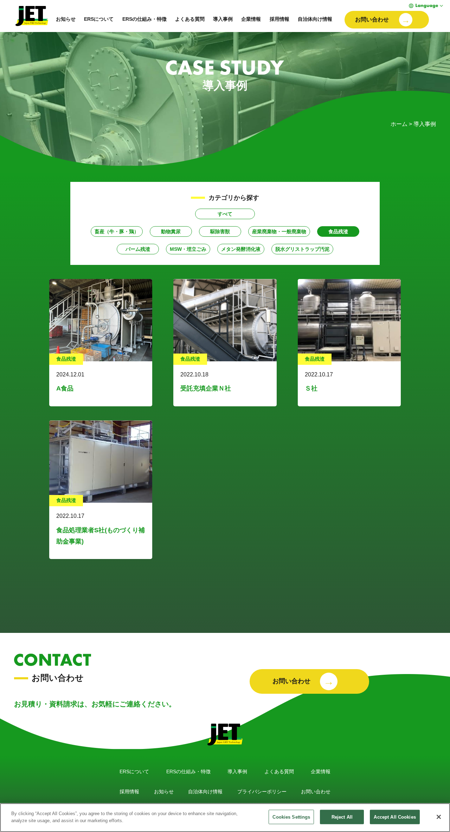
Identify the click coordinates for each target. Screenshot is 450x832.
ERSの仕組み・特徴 (144, 19)
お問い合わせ (315, 791)
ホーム (399, 124)
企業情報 (251, 19)
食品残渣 (338, 231)
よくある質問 (190, 19)
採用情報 (279, 19)
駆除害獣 (220, 231)
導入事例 (223, 19)
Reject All (342, 817)
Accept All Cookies (395, 817)
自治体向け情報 (315, 19)
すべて (225, 214)
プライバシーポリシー (262, 791)
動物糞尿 (171, 231)
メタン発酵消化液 (241, 249)
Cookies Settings (291, 817)
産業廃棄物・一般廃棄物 (279, 231)
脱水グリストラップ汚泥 (302, 249)
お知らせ (66, 19)
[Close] (438, 817)
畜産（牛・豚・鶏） (117, 231)
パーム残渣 (138, 249)
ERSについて (99, 19)
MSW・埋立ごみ (188, 249)
